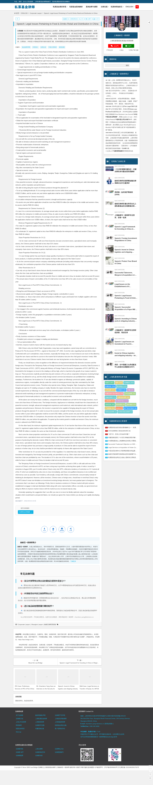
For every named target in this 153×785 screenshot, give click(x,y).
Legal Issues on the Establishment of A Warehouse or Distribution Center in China (125, 285)
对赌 (131, 390)
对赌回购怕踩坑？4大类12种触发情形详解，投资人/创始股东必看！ (130, 437)
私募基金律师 (123, 397)
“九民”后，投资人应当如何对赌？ (119, 434)
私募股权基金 (122, 401)
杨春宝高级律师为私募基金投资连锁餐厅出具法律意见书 (126, 454)
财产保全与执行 (130, 408)
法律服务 (129, 383)
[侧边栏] (98, 18)
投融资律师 (110, 397)
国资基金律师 (110, 412)
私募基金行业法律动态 (114, 393)
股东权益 (122, 386)
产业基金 (109, 408)
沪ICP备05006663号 (111, 767)
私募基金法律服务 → (25, 512)
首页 (17, 13)
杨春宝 (65, 19)
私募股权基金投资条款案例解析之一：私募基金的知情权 (126, 427)
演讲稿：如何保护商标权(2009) (124, 193)
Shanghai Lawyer (37, 624)
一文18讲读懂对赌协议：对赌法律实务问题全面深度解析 (125, 170)
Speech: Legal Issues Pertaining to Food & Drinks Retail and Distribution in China (57, 24)
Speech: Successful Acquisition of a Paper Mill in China (126, 308)
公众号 (116, 46)
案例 (118, 383)
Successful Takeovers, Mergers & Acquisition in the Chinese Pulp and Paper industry (126, 274)
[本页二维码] (150, 778)
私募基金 (110, 386)
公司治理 (110, 390)
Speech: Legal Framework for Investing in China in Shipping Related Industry (125, 228)
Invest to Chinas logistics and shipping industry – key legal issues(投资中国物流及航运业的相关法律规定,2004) (126, 354)
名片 (130, 46)
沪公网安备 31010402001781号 (128, 767)
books (119, 408)
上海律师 (109, 401)
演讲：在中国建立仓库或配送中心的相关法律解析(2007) (125, 366)
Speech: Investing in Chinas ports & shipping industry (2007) (126, 320)
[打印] (94, 18)
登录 (31, 701)
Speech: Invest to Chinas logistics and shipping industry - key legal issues (68, 688)
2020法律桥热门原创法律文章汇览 (119, 431)
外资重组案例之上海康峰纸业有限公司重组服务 (123, 441)
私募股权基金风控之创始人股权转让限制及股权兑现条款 (126, 457)
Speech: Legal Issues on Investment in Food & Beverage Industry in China (125, 343)
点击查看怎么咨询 (118, 734)
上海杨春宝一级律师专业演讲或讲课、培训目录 (125, 331)
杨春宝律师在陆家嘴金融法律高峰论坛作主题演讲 (125, 182)
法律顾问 (121, 390)
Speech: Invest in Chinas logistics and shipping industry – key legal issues (125, 251)
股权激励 (131, 404)
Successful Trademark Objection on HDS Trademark (125, 444)
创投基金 (109, 404)
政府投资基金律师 (125, 412)
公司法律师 (130, 393)
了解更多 (73, 561)
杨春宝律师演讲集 (50, 624)
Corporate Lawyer (36, 13)
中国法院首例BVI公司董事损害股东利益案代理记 (124, 451)
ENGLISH (24, 13)
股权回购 (120, 404)
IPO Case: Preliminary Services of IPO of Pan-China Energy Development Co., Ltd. (25, 688)
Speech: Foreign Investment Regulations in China (126, 239)
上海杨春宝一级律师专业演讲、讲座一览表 (125, 216)
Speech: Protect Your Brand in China (126, 262)
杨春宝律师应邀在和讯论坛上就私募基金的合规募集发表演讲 (125, 205)
